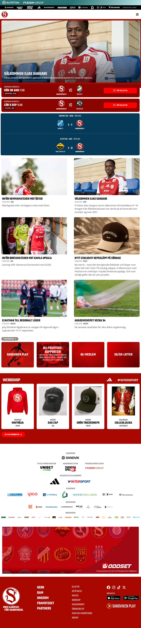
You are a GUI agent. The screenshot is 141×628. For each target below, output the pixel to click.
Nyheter (75, 595)
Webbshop (76, 600)
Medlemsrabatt (78, 604)
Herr (12, 202)
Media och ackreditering (82, 613)
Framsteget (45, 603)
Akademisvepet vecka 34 (90, 320)
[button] (137, 14)
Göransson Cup (78, 609)
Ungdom (13, 323)
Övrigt (85, 261)
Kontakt (75, 618)
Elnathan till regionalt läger (21, 320)
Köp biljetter (121, 90)
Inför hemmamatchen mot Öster (22, 198)
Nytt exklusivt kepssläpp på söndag (98, 258)
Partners (44, 608)
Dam (12, 261)
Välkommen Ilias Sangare (25, 74)
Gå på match (77, 591)
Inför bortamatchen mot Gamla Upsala (27, 258)
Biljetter (75, 587)
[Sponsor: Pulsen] (33, 3)
